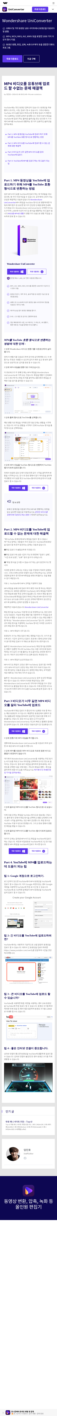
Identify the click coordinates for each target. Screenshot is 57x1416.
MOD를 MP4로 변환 (16, 213)
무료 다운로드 (40, 9)
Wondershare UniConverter (37, 607)
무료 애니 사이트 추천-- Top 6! (19, 1121)
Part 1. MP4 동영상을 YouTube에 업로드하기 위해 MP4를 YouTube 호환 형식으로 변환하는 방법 (27, 135)
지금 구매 (31, 58)
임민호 (8, 94)
